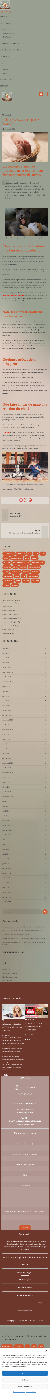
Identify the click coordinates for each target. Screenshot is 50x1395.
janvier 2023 (6, 792)
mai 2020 (5, 883)
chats (36, 553)
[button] (46, 1351)
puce (23, 576)
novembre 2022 (7, 796)
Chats (5, 73)
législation (15, 571)
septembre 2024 (7, 729)
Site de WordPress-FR (9, 981)
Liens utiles (6, 56)
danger (34, 558)
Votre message (25, 1185)
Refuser (25, 1380)
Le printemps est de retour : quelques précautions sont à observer (23, 938)
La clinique (5, 23)
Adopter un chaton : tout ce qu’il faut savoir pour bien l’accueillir (23, 927)
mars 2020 (5, 887)
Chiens (5, 69)
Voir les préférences (25, 1386)
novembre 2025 (7, 672)
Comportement (16, 558)
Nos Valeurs (7, 37)
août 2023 (5, 777)
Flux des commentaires (9, 977)
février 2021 (6, 859)
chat (29, 553)
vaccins (6, 585)
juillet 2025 (6, 686)
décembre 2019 (7, 897)
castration (21, 553)
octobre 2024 (6, 725)
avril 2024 (5, 744)
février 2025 (6, 706)
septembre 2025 (7, 682)
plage (17, 576)
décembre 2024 (7, 715)
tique (18, 580)
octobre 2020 (6, 873)
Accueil (3, 17)
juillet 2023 (6, 782)
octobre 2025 (6, 677)
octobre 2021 (6, 835)
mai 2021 (5, 854)
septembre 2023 (7, 773)
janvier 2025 (6, 710)
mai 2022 (5, 811)
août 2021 (5, 840)
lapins (6, 571)
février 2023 (6, 787)
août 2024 (5, 734)
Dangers (7, 562)
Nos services (7, 30)
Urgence (26, 580)
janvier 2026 (6, 667)
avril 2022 (5, 816)
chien (43, 553)
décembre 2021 (7, 830)
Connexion (6, 969)
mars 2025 (5, 701)
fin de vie (7, 567)
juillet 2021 (6, 844)
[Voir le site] (40, 1302)
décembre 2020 (7, 868)
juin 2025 (5, 691)
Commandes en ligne (9, 43)
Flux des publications (9, 973)
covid (27, 558)
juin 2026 (5, 648)
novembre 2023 (7, 763)
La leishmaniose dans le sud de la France (15, 934)
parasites (35, 571)
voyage (15, 585)
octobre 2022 (6, 801)
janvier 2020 (6, 892)
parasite (26, 571)
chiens (6, 558)
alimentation (9, 553)
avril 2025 (5, 696)
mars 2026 (5, 658)
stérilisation (33, 576)
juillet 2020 (6, 878)
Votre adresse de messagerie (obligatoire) (25, 1154)
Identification (34, 567)
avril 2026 (5, 653)
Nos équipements (9, 33)
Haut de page (10, 1321)
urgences (35, 580)
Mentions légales (31, 1392)
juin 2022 (5, 806)
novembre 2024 (7, 720)
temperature (8, 580)
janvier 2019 (6, 902)
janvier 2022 (6, 825)
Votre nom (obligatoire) (25, 1144)
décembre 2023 (7, 758)
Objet (25, 1175)
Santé (3, 63)
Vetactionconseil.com (25, 1310)
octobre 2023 (6, 768)
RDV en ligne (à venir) (10, 50)
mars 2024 (5, 749)
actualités (8, 115)
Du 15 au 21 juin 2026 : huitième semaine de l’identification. (22, 931)
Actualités (5, 79)
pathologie (8, 576)
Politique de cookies (19, 1392)
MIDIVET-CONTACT (37, 1321)
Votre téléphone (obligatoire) (25, 1165)
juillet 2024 (6, 739)
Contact (4, 86)
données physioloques (21, 562)
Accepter (25, 1373)
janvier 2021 (6, 864)
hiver (15, 567)
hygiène (23, 567)
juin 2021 (5, 849)
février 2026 (6, 662)
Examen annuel (38, 562)
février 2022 (6, 820)
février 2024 (6, 753)
